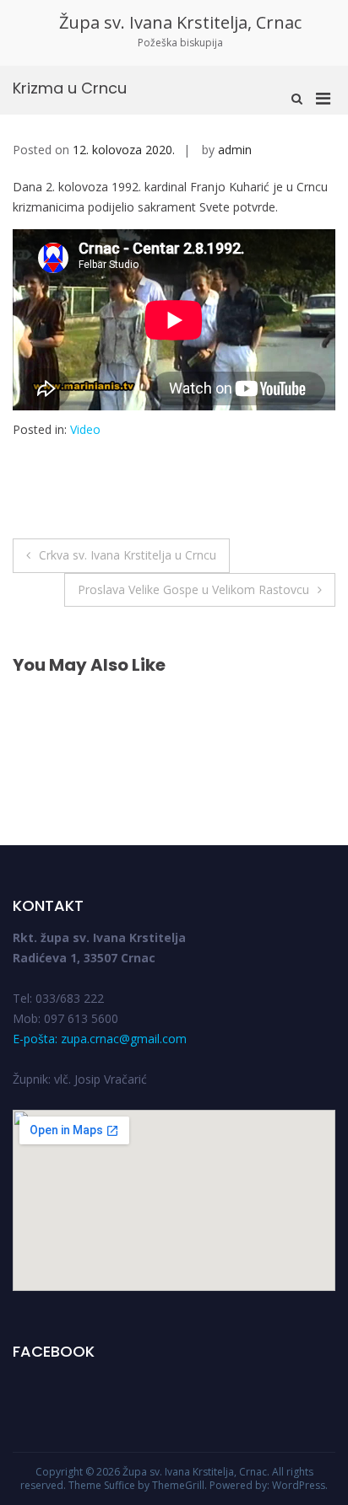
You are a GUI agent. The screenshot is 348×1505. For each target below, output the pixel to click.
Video (85, 429)
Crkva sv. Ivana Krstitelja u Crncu (127, 555)
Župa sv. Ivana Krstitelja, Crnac (180, 22)
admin (235, 150)
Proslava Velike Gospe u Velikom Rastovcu (193, 589)
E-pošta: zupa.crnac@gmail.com (100, 1039)
